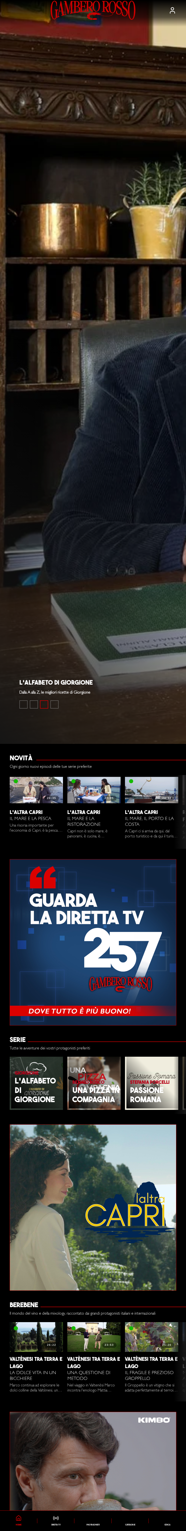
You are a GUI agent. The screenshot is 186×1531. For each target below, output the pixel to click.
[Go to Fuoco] (54, 704)
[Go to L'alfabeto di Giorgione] (44, 704)
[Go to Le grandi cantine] (34, 704)
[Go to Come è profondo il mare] (23, 704)
